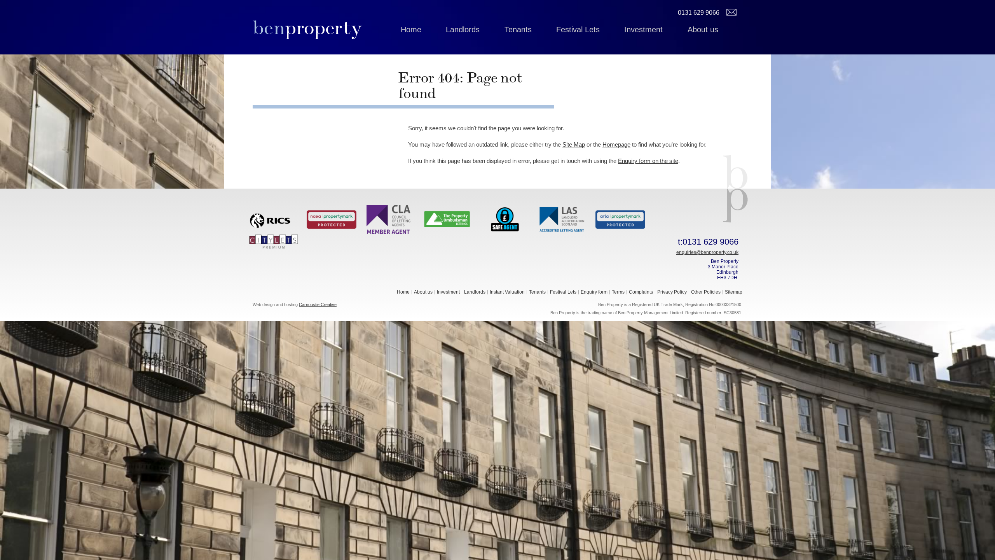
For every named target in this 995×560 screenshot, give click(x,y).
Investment (643, 29)
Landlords (463, 29)
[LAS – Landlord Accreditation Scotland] (562, 219)
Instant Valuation (507, 292)
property (307, 27)
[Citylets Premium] (273, 241)
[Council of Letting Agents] (389, 219)
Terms (618, 292)
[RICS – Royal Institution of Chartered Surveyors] (273, 219)
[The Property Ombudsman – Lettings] (447, 219)
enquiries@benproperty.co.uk (707, 252)
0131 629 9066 (698, 12)
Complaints (641, 292)
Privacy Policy (672, 292)
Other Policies (706, 292)
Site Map (573, 144)
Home (411, 29)
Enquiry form (594, 292)
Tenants (518, 29)
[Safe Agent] (505, 219)
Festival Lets (578, 29)
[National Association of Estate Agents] (331, 219)
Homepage (616, 144)
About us (703, 29)
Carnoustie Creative (318, 304)
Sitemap (733, 292)
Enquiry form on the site (648, 161)
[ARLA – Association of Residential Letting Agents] (620, 219)
